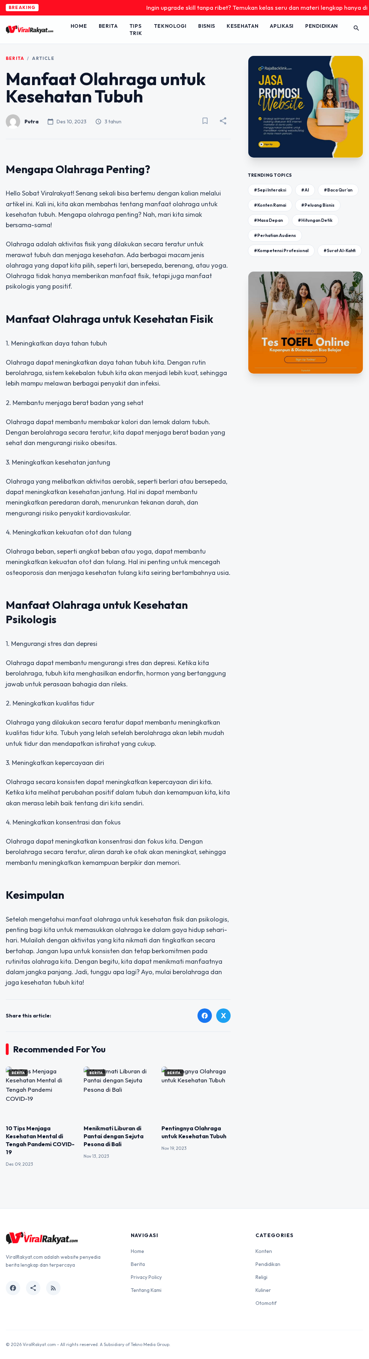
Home (79, 26)
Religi (261, 1277)
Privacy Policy (146, 1277)
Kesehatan (242, 26)
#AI (305, 190)
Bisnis (206, 26)
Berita (108, 26)
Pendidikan (321, 26)
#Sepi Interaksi (270, 190)
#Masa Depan (268, 220)
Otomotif (266, 1303)
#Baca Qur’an (338, 190)
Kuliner (263, 1290)
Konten (263, 1251)
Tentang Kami (146, 1290)
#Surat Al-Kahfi (340, 250)
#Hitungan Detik (315, 220)
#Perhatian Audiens (275, 235)
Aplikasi (282, 26)
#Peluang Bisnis (317, 205)
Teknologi (170, 26)
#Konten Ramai (270, 205)
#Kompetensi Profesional (281, 250)
